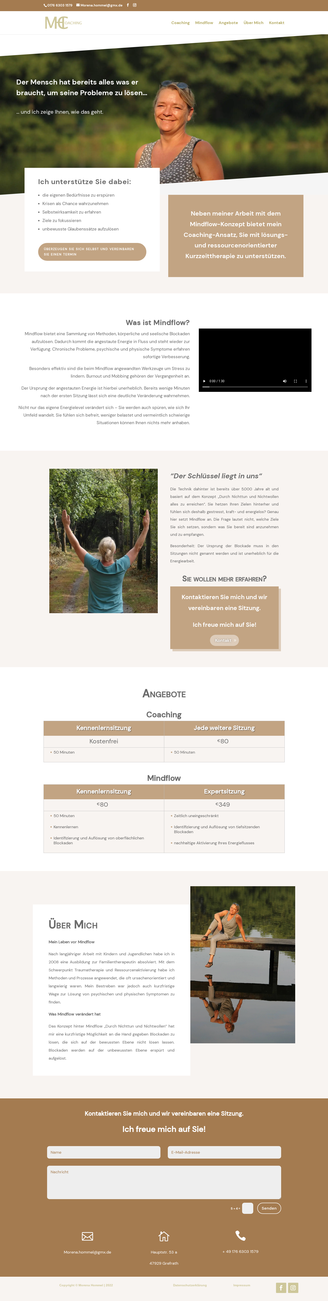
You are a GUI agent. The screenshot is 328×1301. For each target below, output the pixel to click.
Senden (269, 1208)
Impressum (241, 1285)
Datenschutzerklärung (190, 1285)
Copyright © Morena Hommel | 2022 (86, 1285)
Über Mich (254, 23)
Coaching (180, 23)
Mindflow (204, 23)
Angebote (228, 23)
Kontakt (276, 23)
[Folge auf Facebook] (281, 1288)
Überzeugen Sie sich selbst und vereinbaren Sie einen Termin (89, 251)
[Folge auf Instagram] (293, 1288)
